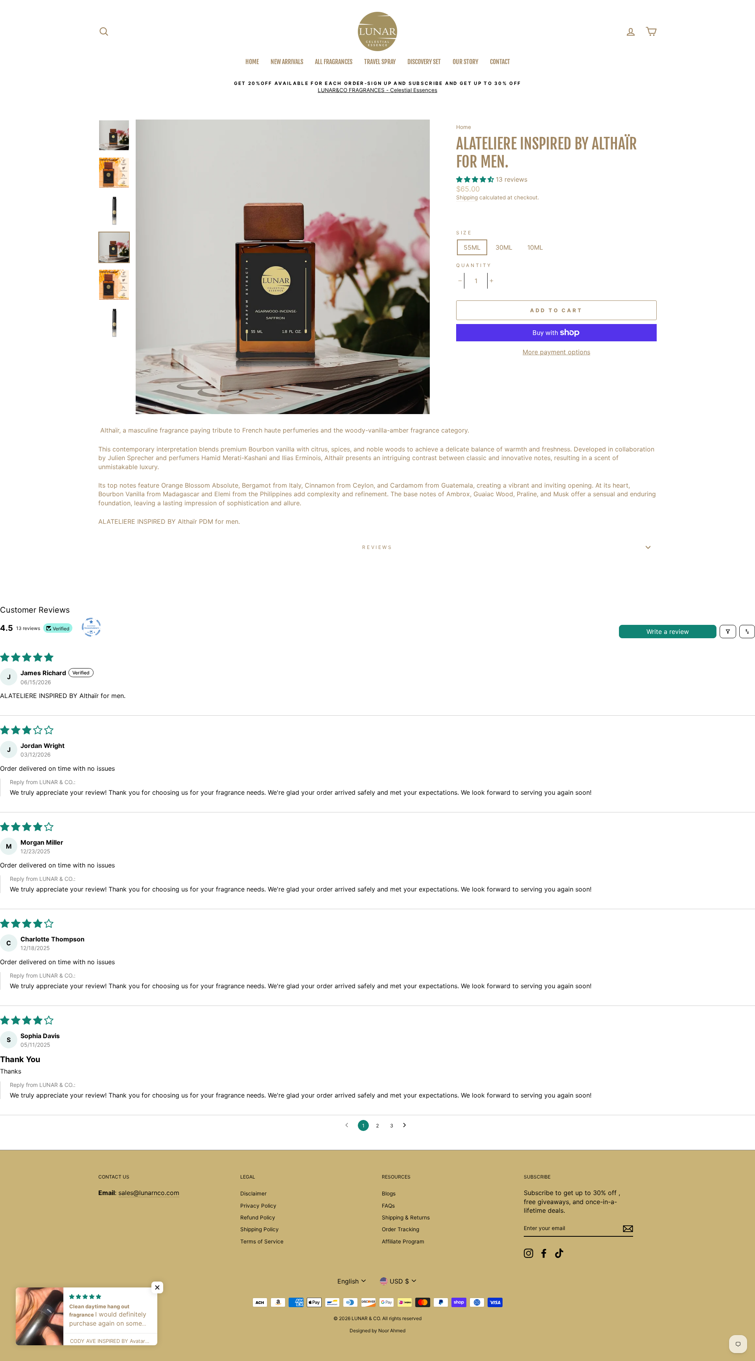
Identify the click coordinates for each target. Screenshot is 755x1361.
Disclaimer (253, 1193)
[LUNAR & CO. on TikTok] (559, 1253)
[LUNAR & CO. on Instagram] (528, 1253)
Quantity (474, 265)
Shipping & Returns (406, 1217)
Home (252, 62)
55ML (472, 247)
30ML (503, 247)
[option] (377, 87)
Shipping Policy (259, 1229)
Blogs (389, 1193)
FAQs (388, 1206)
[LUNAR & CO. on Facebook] (544, 1253)
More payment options (556, 352)
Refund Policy (257, 1217)
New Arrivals (287, 62)
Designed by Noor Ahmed (377, 1330)
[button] (476, 179)
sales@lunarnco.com (148, 1193)
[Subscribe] (628, 1229)
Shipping (467, 197)
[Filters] (728, 631)
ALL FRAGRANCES (333, 62)
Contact (500, 62)
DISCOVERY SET (424, 62)
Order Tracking (400, 1229)
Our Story (465, 62)
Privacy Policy (258, 1206)
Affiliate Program (403, 1241)
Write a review (667, 631)
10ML (535, 247)
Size (464, 233)
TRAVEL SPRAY (380, 62)
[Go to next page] (406, 1125)
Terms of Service (262, 1241)
